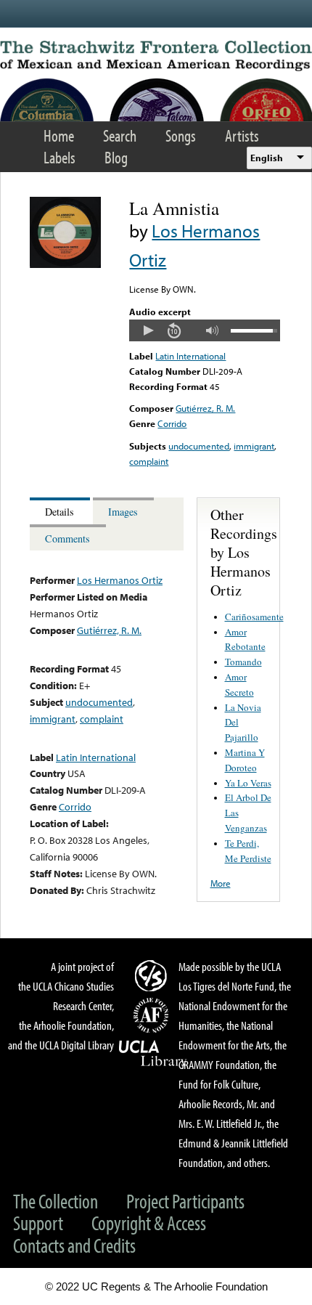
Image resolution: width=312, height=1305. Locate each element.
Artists (242, 135)
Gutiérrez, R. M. (205, 408)
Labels (59, 157)
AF (153, 1015)
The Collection (55, 1200)
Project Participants (185, 1200)
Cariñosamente (254, 616)
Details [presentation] (59, 512)
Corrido (171, 423)
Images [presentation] (123, 512)
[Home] (156, 56)
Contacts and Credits (74, 1245)
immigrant (254, 446)
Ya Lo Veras (248, 782)
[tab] (61, 510)
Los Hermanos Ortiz (120, 580)
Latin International (190, 356)
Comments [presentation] (67, 538)
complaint (148, 461)
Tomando (243, 661)
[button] (148, 330)
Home (59, 135)
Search (119, 135)
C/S (153, 975)
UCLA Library (153, 1053)
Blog (116, 157)
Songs (180, 135)
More (220, 883)
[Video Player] (204, 330)
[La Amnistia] (65, 264)
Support (38, 1222)
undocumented (198, 446)
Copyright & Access (148, 1222)
